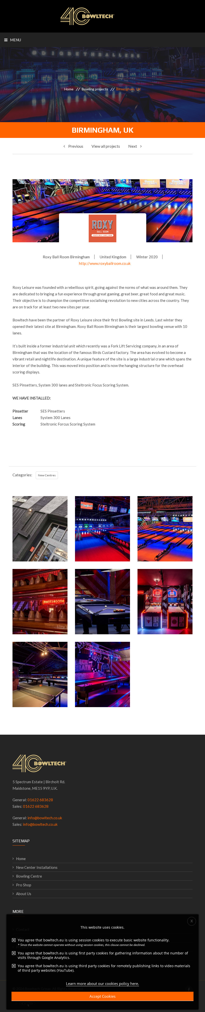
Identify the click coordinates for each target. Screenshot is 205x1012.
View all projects (106, 146)
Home (69, 89)
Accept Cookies (103, 996)
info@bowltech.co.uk (45, 818)
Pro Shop (23, 885)
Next (133, 146)
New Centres (47, 475)
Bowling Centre (29, 876)
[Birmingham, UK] (40, 548)
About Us (23, 893)
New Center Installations (37, 867)
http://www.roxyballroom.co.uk (104, 263)
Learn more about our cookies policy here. (102, 983)
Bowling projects (95, 89)
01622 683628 (40, 799)
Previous (75, 146)
